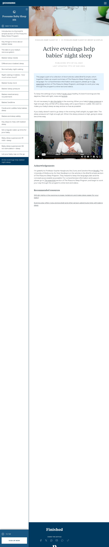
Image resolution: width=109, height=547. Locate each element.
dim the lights (55, 101)
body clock (67, 94)
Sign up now (14, 540)
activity (64, 96)
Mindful (96, 171)
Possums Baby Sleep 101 (46, 40)
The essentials (50, 180)
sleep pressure (95, 101)
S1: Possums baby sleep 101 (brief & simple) (82, 40)
